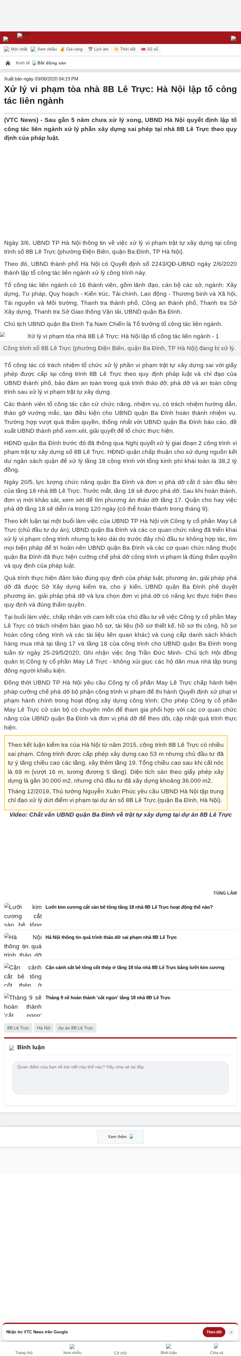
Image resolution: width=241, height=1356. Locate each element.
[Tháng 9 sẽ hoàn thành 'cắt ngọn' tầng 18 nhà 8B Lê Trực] (23, 1005)
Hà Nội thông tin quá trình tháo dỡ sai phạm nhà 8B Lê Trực (111, 937)
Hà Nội (44, 1027)
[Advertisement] (120, 187)
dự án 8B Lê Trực (75, 1027)
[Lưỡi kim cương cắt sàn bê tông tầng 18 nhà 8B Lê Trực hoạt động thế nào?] (23, 914)
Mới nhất (18, 49)
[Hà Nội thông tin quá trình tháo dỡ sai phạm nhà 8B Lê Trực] (23, 944)
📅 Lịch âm (98, 49)
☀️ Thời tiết (125, 49)
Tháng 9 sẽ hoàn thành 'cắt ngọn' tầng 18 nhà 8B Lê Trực (108, 997)
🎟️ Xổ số (149, 49)
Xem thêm (118, 1136)
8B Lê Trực (18, 1027)
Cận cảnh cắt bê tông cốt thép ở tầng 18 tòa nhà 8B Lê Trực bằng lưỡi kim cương (135, 967)
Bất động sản (51, 62)
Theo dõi (214, 1332)
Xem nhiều (46, 49)
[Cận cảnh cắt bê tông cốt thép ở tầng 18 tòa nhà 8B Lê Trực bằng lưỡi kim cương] (23, 975)
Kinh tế (23, 62)
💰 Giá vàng (71, 49)
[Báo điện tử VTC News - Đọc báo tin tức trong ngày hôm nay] (38, 37)
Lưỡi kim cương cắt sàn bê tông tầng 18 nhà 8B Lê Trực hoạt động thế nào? (129, 907)
